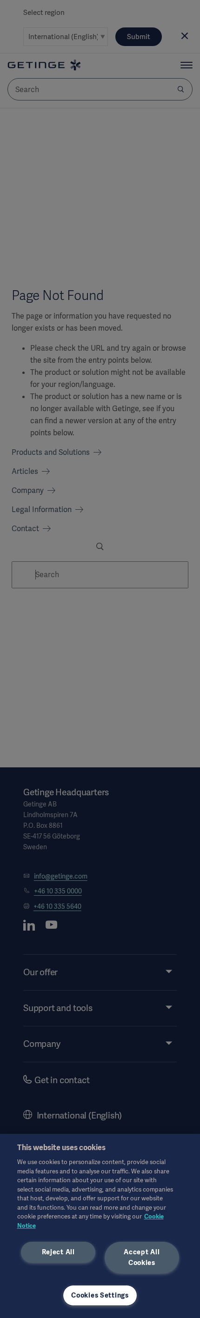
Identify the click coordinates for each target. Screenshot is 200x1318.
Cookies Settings (100, 1295)
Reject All (58, 1252)
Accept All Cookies (142, 1257)
